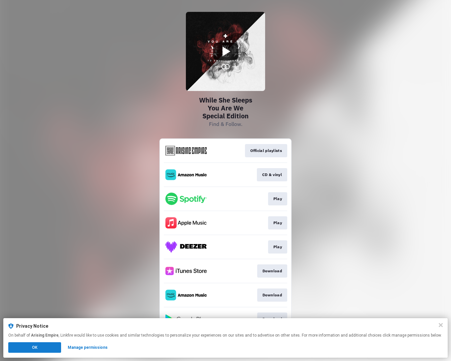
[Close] (440, 325)
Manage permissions (88, 347)
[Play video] (225, 51)
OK (34, 347)
